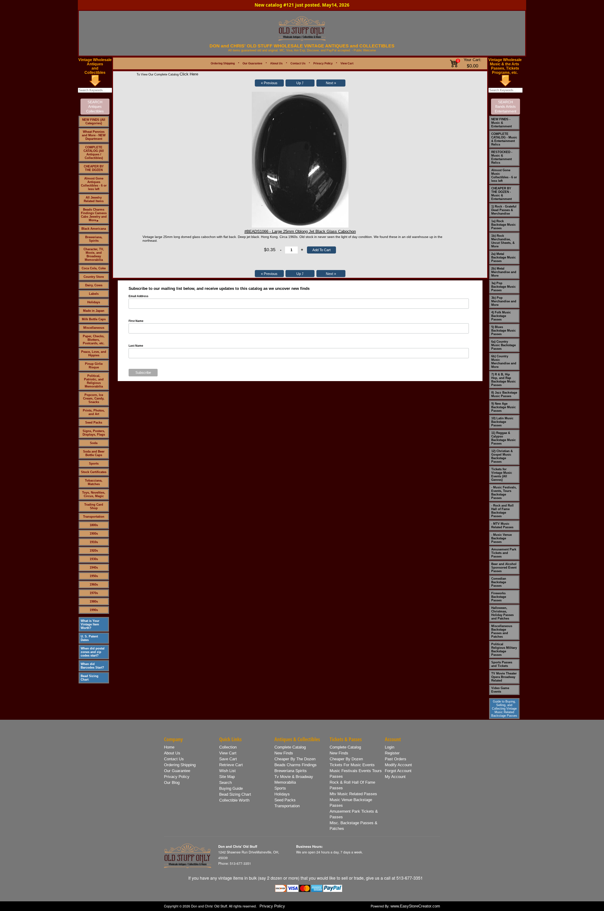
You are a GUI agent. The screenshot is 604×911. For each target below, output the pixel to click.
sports (280, 788)
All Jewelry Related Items (94, 199)
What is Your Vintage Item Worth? (90, 624)
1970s (94, 593)
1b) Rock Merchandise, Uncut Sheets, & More (503, 241)
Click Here (189, 74)
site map (227, 776)
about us (172, 753)
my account (395, 776)
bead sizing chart (235, 794)
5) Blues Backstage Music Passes (503, 330)
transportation (287, 806)
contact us (174, 759)
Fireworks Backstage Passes (498, 596)
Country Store (94, 277)
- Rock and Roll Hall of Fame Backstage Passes (502, 511)
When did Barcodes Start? (92, 665)
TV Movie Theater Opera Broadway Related (504, 677)
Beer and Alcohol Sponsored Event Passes (503, 567)
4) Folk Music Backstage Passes (501, 316)
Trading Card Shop (93, 506)
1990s (94, 610)
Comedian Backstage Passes (498, 582)
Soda (93, 443)
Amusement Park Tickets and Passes (503, 553)
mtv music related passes (353, 794)
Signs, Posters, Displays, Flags (94, 432)
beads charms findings (295, 765)
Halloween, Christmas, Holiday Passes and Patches (502, 613)
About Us (276, 63)
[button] (269, 83)
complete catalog (290, 747)
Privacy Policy (323, 63)
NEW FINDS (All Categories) (93, 121)
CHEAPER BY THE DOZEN (94, 168)
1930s (94, 559)
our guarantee (177, 771)
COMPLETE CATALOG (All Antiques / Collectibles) (94, 153)
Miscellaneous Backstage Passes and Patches (501, 631)
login (389, 747)
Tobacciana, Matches (93, 482)
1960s (94, 584)
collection (228, 747)
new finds (283, 753)
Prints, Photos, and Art (94, 412)
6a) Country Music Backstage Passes (503, 345)
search (225, 782)
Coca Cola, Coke (94, 268)
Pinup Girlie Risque (94, 365)
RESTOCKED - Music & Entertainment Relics (501, 157)
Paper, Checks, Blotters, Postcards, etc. (94, 339)
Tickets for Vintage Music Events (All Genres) (501, 474)
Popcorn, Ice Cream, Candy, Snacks (93, 398)
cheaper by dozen (346, 759)
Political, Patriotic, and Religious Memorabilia (94, 381)
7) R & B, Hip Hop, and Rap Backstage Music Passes (503, 380)
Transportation (93, 516)
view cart (227, 753)
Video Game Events (500, 689)
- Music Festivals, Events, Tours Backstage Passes (504, 493)
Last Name (136, 345)
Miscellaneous (93, 327)
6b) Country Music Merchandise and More (503, 361)
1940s (94, 567)
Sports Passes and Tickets (501, 664)
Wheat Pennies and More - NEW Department (93, 135)
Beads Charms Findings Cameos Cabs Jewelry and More (94, 215)
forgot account (398, 771)
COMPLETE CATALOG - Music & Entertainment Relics (504, 139)
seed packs (285, 800)
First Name (136, 321)
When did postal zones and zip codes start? (93, 652)
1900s (94, 533)
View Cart (346, 63)
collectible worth (234, 800)
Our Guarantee (252, 63)
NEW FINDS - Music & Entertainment (501, 122)
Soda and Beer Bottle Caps (94, 453)
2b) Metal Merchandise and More (503, 272)
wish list (227, 771)
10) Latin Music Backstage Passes (502, 421)
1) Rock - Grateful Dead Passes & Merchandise (503, 210)
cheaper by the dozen (294, 759)
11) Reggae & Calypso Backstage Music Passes (503, 438)
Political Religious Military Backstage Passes (504, 649)
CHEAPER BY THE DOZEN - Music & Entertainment (501, 194)
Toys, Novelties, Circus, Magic (93, 494)
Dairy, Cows (93, 285)
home (169, 747)
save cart (228, 759)
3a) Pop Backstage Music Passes (503, 286)
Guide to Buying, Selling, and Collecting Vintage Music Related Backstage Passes (504, 708)
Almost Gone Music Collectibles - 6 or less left (504, 175)
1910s (94, 542)
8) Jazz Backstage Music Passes (504, 394)
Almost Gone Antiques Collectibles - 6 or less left (94, 184)
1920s (94, 550)
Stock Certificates (93, 472)
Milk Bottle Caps (94, 319)
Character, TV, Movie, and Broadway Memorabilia (94, 254)
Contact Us (298, 63)
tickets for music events (352, 765)
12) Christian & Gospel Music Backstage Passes (502, 456)
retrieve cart (231, 765)
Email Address (138, 296)
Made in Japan (93, 310)
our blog (172, 782)
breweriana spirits (290, 771)
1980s (94, 601)
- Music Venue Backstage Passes (501, 538)
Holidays (93, 302)
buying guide (231, 788)
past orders (395, 759)
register (392, 753)
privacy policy (176, 776)
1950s (94, 576)
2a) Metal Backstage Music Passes (503, 257)
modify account (398, 765)
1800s (94, 525)
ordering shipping (180, 765)
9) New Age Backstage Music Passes (503, 407)
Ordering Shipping (223, 63)
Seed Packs (93, 422)
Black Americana (93, 228)
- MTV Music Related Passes (502, 525)
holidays (282, 794)
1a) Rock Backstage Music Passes (503, 224)
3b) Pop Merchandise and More (503, 301)
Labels (94, 293)
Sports (94, 463)
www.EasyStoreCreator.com (415, 906)
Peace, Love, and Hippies (93, 353)
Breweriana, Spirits (93, 238)
